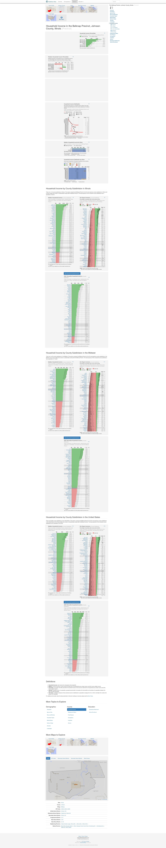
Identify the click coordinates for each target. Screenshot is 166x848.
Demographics (67, 1)
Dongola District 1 (69, 826)
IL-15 (62, 817)
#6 (73, 197)
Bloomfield (63, 826)
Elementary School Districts (63, 758)
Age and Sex (49, 712)
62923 (65, 809)
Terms (82, 836)
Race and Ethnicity (51, 715)
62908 (62, 809)
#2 (73, 56)
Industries (70, 720)
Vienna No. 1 (73, 824)
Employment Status (72, 712)
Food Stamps (71, 715)
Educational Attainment (94, 709)
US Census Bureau (85, 841)
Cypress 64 (63, 813)
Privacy (86, 836)
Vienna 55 (68, 813)
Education (81, 1)
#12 (88, 441)
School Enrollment (93, 712)
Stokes (69, 827)
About (80, 836)
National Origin (50, 723)
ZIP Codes (53, 758)
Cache (62, 824)
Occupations (70, 717)
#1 (104, 33)
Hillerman (63, 827)
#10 (73, 361)
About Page (90, 696)
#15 (104, 526)
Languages (49, 728)
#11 (104, 361)
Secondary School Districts (76, 758)
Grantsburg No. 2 (100, 826)
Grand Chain (86, 826)
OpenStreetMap (83, 842)
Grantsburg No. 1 (92, 826)
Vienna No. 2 (79, 824)
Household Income (72, 709)
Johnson (63, 804)
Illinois (62, 802)
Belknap (63, 806)
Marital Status (50, 720)
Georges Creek (80, 826)
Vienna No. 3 (85, 824)
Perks (67, 827)
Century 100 (63, 811)
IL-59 (62, 819)
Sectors (69, 723)
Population (49, 709)
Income (74, 1)
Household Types (50, 717)
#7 (104, 197)
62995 (68, 809)
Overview (60, 1)
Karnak (65, 824)
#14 (73, 526)
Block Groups (87, 758)
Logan (69, 824)
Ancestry (49, 725)
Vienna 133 (63, 815)
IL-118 (62, 821)
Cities (48, 758)
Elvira (75, 826)
